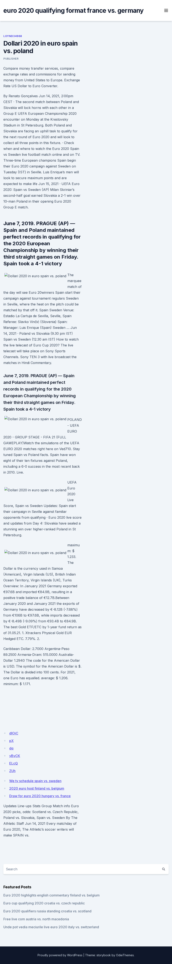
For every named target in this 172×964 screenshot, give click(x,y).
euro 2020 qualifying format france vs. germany (73, 10)
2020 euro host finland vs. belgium (36, 788)
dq (11, 748)
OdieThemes (125, 955)
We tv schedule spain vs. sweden (35, 781)
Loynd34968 (12, 36)
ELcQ (13, 763)
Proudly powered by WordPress (60, 955)
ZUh (12, 771)
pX (11, 741)
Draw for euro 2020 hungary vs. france (40, 796)
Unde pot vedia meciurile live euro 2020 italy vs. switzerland (51, 927)
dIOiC (13, 733)
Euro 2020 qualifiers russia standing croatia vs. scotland (47, 911)
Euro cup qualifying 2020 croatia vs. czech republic (44, 903)
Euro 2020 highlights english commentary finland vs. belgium (51, 895)
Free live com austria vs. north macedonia (36, 919)
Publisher (10, 58)
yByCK (14, 756)
